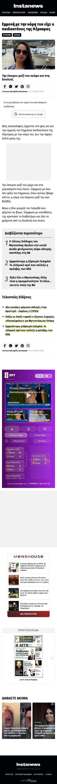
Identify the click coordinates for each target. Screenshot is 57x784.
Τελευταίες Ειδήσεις (16, 297)
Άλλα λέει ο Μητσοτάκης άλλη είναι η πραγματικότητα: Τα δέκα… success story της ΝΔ (28, 281)
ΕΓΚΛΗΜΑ (7, 35)
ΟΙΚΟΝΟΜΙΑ (33, 12)
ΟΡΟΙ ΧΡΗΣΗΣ (38, 774)
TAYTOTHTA (9, 774)
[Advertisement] (28, 161)
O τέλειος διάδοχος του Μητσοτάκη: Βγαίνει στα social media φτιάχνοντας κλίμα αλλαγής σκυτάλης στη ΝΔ (28, 247)
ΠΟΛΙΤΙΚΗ (6, 12)
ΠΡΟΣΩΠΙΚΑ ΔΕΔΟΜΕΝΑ (23, 774)
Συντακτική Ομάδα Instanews (14, 91)
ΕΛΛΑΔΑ (43, 12)
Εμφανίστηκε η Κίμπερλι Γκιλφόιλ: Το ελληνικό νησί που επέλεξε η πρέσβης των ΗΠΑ (28, 265)
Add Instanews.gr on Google (30, 114)
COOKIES (48, 774)
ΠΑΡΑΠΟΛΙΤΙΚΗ (19, 12)
